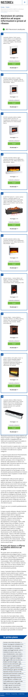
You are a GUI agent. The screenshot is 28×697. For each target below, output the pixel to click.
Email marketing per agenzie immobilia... (13, 669)
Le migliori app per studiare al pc (11, 687)
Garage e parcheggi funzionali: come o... (13, 650)
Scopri (14, 64)
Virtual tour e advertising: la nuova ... (12, 675)
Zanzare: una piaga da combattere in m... (13, 644)
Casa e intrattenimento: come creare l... (13, 654)
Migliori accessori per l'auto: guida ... (12, 683)
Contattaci (2, 695)
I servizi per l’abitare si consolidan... (12, 648)
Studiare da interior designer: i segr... (12, 662)
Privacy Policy (14, 694)
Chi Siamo (2, 694)
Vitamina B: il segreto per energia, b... (12, 658)
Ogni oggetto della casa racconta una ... (13, 660)
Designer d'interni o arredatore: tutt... (12, 679)
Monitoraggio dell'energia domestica (12, 677)
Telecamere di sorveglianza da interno (12, 656)
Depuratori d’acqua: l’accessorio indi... (12, 671)
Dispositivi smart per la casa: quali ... (12, 689)
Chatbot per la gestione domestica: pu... (13, 667)
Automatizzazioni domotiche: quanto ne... (13, 673)
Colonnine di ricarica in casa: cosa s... (12, 652)
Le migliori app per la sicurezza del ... (12, 685)
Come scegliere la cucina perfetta (11, 665)
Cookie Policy (21, 694)
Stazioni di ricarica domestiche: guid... (12, 663)
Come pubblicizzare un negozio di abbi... (13, 681)
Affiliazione (7, 694)
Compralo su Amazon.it (14, 61)
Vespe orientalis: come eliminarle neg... (13, 646)
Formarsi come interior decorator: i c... (12, 642)
